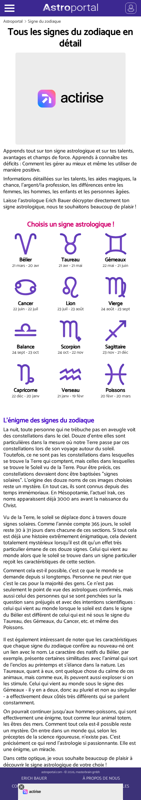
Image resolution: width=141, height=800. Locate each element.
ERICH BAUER (34, 778)
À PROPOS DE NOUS (101, 778)
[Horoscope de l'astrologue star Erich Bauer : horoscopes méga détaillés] (70, 8)
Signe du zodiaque (44, 21)
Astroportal (13, 21)
